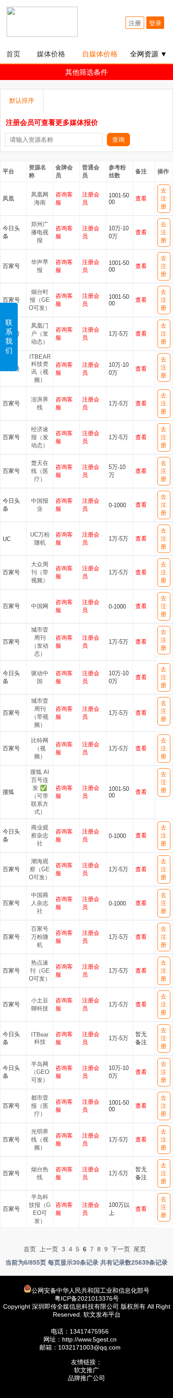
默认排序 (21, 100)
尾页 (140, 1249)
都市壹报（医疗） (39, 1105)
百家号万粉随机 (39, 936)
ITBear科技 (39, 1038)
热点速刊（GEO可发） (40, 970)
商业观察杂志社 (39, 835)
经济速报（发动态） (39, 437)
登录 (155, 23)
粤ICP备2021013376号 (87, 1298)
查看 (141, 198)
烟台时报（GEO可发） (40, 299)
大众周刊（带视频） (39, 572)
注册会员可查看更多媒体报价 (52, 122)
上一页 (48, 1249)
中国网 (39, 606)
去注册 (163, 198)
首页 (13, 54)
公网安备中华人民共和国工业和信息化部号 (90, 1290)
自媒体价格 (100, 54)
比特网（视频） (39, 748)
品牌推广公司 (86, 1378)
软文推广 (86, 1370)
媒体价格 (51, 54)
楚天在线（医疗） (39, 471)
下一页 (120, 1249)
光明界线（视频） (39, 1139)
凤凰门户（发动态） (39, 333)
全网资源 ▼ (148, 54)
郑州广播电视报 (39, 232)
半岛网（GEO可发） (40, 1072)
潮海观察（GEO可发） (40, 869)
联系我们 (8, 336)
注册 (135, 23)
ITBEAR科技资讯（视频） (40, 368)
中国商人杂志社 (39, 903)
